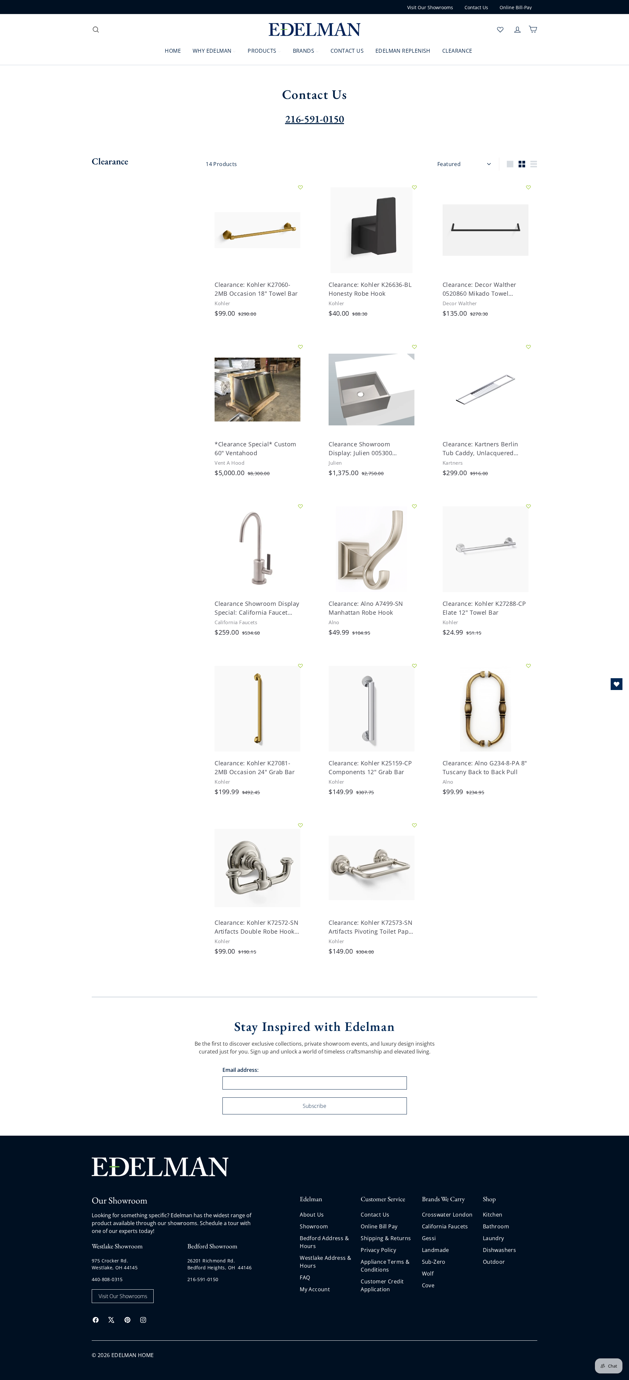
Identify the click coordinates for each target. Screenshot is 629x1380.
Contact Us (476, 7)
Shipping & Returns (386, 1238)
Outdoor (494, 1261)
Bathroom (496, 1226)
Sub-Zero (434, 1261)
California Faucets (445, 1226)
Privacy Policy (378, 1250)
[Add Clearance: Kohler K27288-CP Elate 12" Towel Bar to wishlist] (528, 506)
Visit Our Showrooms (430, 7)
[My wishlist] (500, 29)
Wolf (428, 1273)
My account (315, 1289)
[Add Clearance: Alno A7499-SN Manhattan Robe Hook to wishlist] (414, 506)
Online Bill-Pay (516, 7)
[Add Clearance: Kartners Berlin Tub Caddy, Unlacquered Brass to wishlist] (528, 347)
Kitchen (493, 1214)
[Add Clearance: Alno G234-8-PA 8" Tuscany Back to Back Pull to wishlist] (528, 666)
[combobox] (144, 29)
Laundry (493, 1238)
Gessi (429, 1238)
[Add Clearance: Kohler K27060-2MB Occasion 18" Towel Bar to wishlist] (300, 187)
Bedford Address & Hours (324, 1242)
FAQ (305, 1277)
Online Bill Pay (379, 1226)
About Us (312, 1214)
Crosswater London (447, 1214)
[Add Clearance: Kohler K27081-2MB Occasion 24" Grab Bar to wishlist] (300, 666)
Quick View (232, 254)
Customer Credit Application (382, 1285)
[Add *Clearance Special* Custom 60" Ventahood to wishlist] (300, 347)
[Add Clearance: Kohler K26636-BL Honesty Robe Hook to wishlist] (414, 187)
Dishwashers (499, 1250)
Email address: (240, 1069)
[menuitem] (169, 50)
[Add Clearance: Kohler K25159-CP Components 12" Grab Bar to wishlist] (414, 666)
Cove (428, 1285)
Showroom (314, 1226)
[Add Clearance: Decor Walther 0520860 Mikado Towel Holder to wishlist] (528, 187)
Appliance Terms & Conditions (385, 1265)
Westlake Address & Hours (325, 1261)
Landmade (435, 1250)
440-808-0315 (107, 1279)
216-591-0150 (203, 1279)
